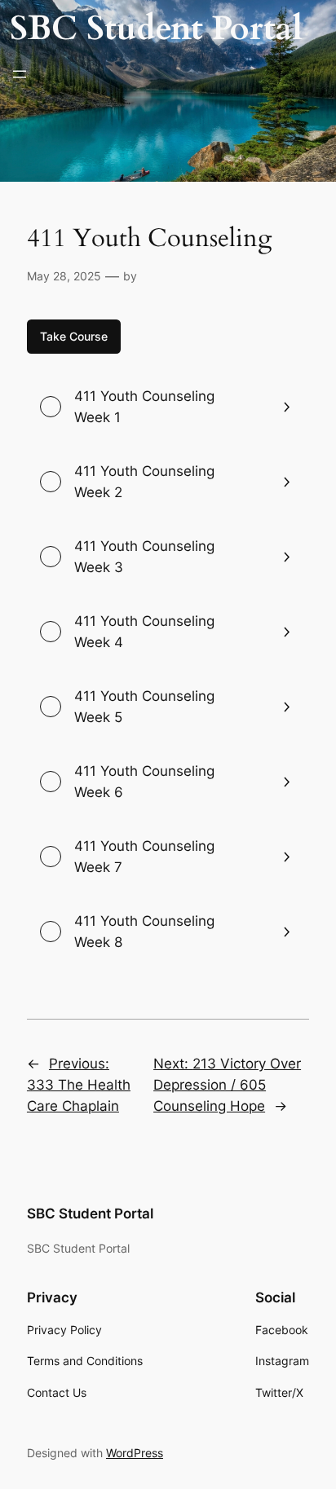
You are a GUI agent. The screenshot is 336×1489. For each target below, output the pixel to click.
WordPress (134, 1453)
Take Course (74, 336)
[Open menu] (19, 74)
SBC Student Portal (156, 28)
